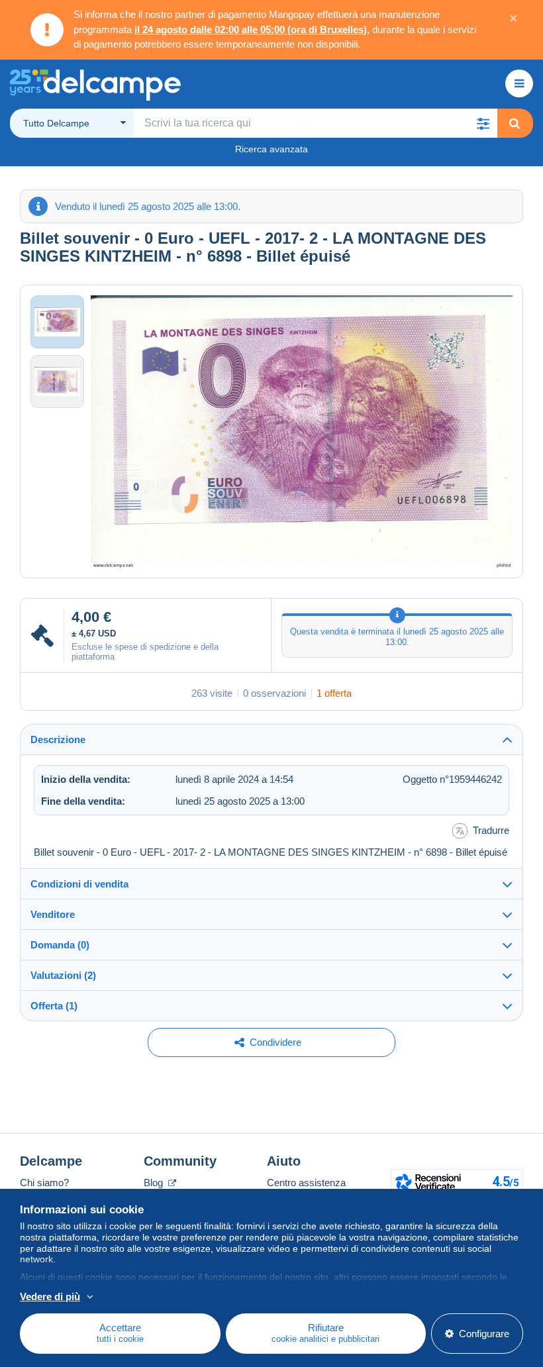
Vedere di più (50, 1296)
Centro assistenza (306, 1182)
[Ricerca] (514, 123)
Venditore (52, 914)
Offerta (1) (53, 1005)
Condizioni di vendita (79, 883)
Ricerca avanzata (271, 149)
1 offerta (334, 693)
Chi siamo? (44, 1182)
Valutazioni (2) (63, 975)
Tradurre (491, 830)
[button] (482, 123)
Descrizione (57, 739)
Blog (155, 1182)
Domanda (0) (59, 944)
